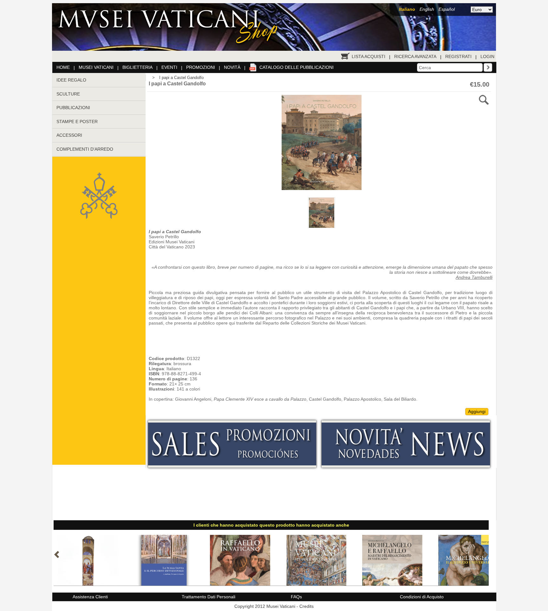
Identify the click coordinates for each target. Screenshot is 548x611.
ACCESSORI (69, 135)
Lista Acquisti (368, 56)
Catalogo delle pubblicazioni (296, 67)
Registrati (458, 56)
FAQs (296, 596)
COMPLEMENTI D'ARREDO (84, 149)
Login (487, 56)
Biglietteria (137, 67)
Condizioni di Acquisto (422, 596)
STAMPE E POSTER (77, 121)
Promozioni (200, 67)
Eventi (169, 67)
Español (447, 9)
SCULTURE (68, 93)
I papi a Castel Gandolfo (181, 77)
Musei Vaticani (96, 67)
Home (63, 67)
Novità (232, 67)
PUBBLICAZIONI (73, 107)
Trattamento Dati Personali (208, 596)
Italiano (407, 9)
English (427, 9)
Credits (306, 606)
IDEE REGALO (71, 79)
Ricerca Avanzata (415, 56)
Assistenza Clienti (90, 596)
